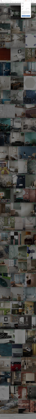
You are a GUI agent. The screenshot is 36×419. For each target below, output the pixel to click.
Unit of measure (27, 8)
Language (23, 5)
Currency (23, 8)
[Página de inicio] (1, 1)
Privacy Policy (28, 13)
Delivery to (23, 2)
